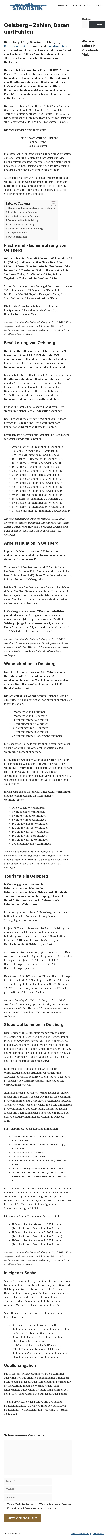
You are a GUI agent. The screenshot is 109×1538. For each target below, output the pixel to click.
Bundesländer (80, 6)
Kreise (99, 6)
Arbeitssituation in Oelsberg (24, 216)
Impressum (98, 1533)
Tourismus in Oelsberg (21, 224)
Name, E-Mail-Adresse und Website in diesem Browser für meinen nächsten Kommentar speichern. (39, 1506)
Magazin (63, 6)
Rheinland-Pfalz (57, 46)
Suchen (86, 18)
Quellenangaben (17, 236)
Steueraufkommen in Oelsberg (25, 228)
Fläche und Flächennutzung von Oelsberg (31, 208)
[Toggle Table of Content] (52, 203)
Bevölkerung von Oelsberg (23, 212)
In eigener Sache (17, 232)
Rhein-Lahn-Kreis (15, 46)
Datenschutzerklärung (81, 1533)
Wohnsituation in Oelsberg (23, 220)
